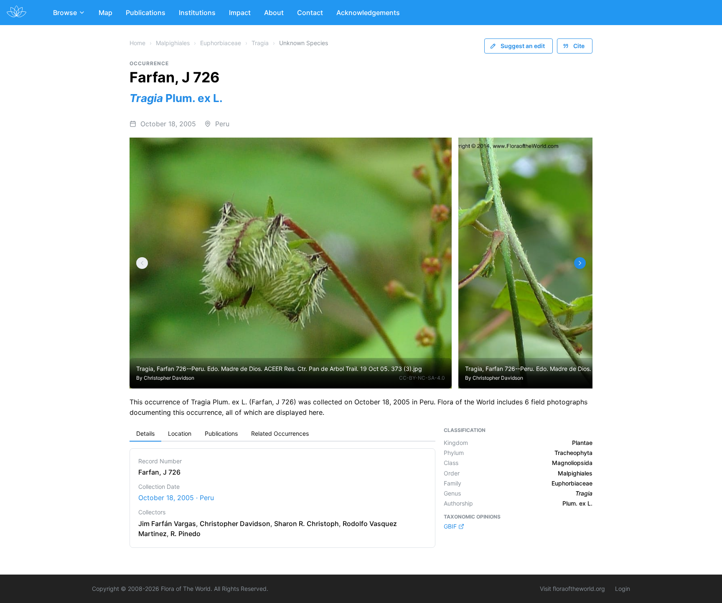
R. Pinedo (185, 533)
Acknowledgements (368, 12)
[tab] (145, 434)
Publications (145, 12)
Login (622, 588)
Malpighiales (173, 42)
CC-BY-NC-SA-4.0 (422, 378)
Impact (240, 12)
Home (137, 42)
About (274, 12)
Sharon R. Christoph (306, 523)
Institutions (197, 12)
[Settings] (142, 263)
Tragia (260, 42)
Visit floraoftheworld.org (572, 588)
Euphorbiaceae (220, 42)
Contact (310, 12)
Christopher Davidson (169, 378)
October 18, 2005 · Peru (176, 497)
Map (105, 12)
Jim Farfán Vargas (167, 523)
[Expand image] (439, 150)
